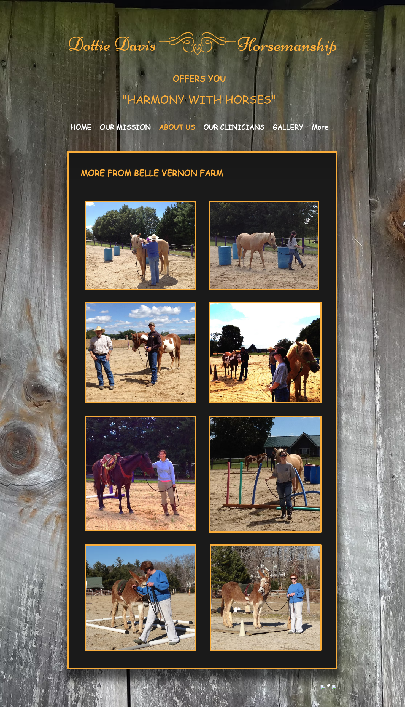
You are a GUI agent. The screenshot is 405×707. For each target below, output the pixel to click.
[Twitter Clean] (328, 685)
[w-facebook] (322, 687)
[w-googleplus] (334, 687)
